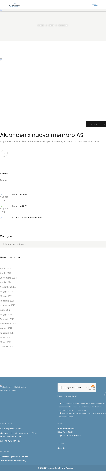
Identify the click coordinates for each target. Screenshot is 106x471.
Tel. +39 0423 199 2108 (10, 441)
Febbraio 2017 (7, 332)
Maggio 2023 (6, 291)
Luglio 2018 (5, 309)
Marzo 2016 (5, 337)
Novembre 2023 (8, 286)
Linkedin (61, 448)
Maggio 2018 (6, 314)
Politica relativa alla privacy (13, 460)
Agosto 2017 (6, 328)
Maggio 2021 (6, 296)
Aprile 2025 (5, 273)
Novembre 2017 (8, 323)
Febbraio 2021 (7, 300)
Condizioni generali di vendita (14, 456)
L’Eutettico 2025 (19, 206)
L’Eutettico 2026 (19, 194)
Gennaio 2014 (7, 346)
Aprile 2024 (6, 282)
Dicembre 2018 (7, 305)
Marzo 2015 (5, 342)
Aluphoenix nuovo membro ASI (42, 135)
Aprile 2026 (5, 268)
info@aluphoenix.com (10, 428)
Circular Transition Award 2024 (26, 217)
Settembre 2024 (8, 277)
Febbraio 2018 (7, 319)
